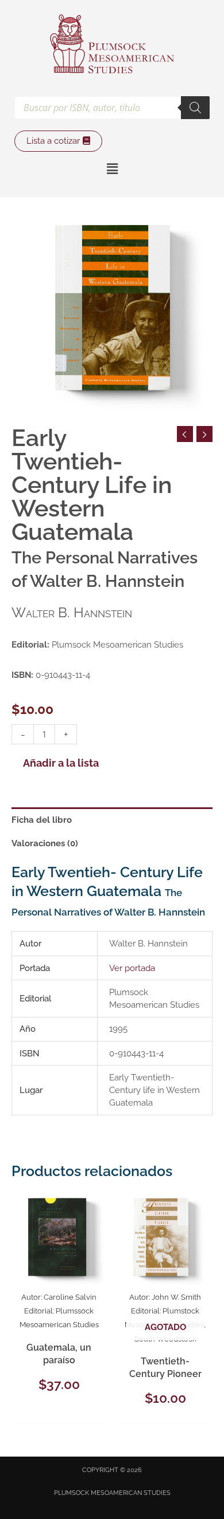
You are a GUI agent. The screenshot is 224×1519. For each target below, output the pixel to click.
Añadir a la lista (61, 763)
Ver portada (132, 968)
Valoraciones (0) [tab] (44, 843)
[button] (112, 169)
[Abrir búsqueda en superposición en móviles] (112, 107)
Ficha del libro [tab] (41, 819)
